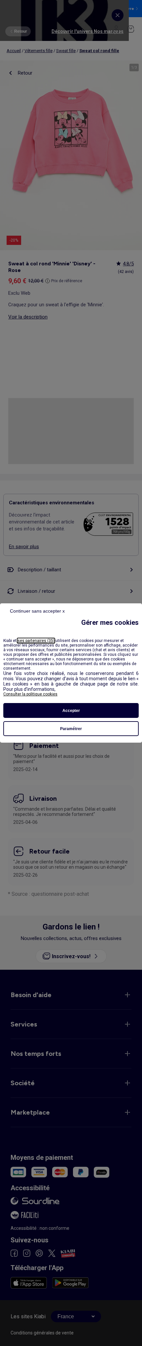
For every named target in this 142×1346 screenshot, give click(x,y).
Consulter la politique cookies (30, 694)
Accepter (71, 710)
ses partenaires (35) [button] (36, 640)
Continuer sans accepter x (37, 611)
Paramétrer (71, 728)
